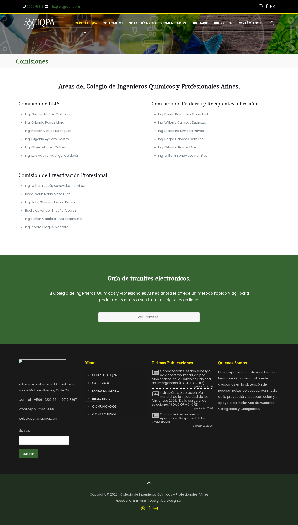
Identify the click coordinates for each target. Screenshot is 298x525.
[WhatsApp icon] (260, 7)
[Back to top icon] (149, 482)
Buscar (25, 430)
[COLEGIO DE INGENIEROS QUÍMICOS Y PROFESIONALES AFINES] (39, 23)
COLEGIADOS (102, 383)
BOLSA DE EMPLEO (105, 390)
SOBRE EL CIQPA (104, 375)
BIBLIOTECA (101, 398)
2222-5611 (35, 6)
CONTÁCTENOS (104, 414)
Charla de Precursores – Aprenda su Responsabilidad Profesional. (179, 418)
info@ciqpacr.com (64, 6)
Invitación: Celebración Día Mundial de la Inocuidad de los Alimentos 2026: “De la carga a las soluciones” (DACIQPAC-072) (180, 398)
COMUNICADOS (104, 406)
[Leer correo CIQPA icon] (272, 7)
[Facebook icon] (266, 7)
